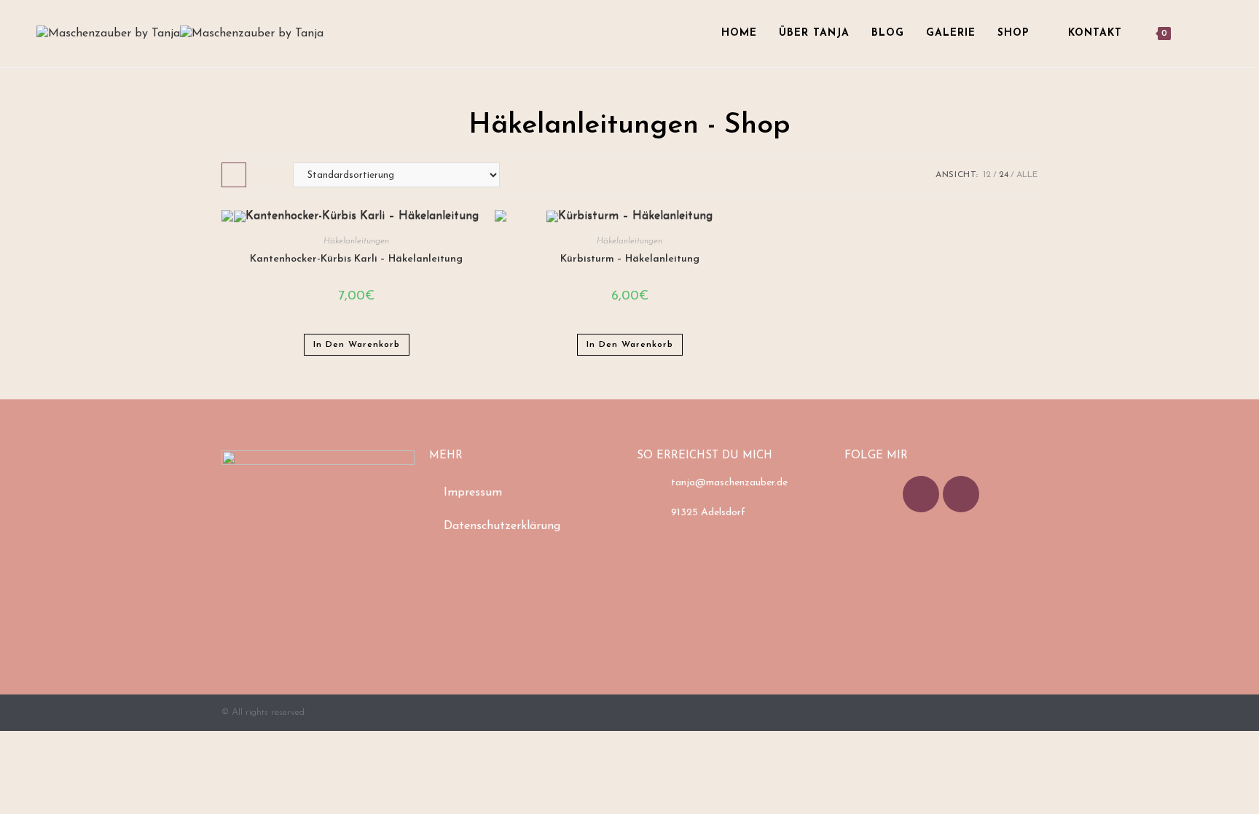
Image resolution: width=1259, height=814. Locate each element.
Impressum (473, 492)
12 (987, 175)
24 (1003, 175)
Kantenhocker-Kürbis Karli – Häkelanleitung (356, 259)
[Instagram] (961, 494)
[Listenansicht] (266, 175)
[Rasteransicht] (233, 175)
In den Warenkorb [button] (356, 344)
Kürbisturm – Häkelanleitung (629, 259)
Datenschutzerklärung (502, 526)
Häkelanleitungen (356, 241)
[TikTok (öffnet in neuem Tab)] (1218, 33)
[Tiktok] (921, 494)
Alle (1027, 175)
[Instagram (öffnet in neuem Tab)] (1198, 33)
